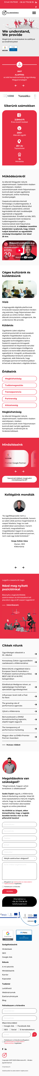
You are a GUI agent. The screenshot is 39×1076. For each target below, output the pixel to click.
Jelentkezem (12, 605)
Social (13, 1030)
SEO (4, 953)
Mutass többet (13, 745)
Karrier (5, 975)
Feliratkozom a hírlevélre (12, 886)
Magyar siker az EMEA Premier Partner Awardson (15, 736)
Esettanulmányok (10, 996)
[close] (34, 13)
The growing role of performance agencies (12, 704)
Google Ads (7, 957)
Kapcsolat (6, 979)
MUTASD (14, 2)
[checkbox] (3, 882)
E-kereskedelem (27, 1030)
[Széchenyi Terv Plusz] (10, 915)
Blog (4, 1000)
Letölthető (6, 988)
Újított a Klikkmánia (11, 711)
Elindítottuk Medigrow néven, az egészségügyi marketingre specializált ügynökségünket (16, 687)
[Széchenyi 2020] (29, 919)
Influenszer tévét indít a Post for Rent (15, 696)
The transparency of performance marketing (13, 728)
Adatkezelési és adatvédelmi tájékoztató (15, 1071)
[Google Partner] (7, 935)
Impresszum (6, 1067)
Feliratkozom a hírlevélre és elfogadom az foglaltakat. (16, 1041)
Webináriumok (8, 992)
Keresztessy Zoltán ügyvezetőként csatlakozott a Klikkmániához (17, 662)
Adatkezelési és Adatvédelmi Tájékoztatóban (18, 882)
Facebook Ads (24, 1026)
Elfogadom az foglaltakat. (18, 882)
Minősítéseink (8, 971)
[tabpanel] (19, 421)
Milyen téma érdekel (9, 1023)
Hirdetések (7, 949)
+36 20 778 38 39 (26, 2)
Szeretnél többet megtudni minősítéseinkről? (19, 479)
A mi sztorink (8, 967)
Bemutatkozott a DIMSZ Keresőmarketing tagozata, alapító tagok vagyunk (14, 719)
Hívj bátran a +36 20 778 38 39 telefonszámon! (19, 901)
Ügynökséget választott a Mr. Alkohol (13, 654)
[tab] (19, 378)
